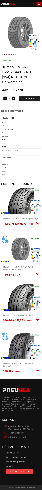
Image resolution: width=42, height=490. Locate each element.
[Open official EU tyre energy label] (34, 50)
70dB (4, 146)
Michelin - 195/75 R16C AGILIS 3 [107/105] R (20, 219)
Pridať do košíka (29, 98)
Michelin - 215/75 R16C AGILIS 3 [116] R (19, 315)
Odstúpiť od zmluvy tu (19, 471)
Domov (4, 54)
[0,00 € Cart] (39, 4)
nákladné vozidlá (8, 118)
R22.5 (4, 168)
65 (3, 125)
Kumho (4, 139)
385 (3, 175)
